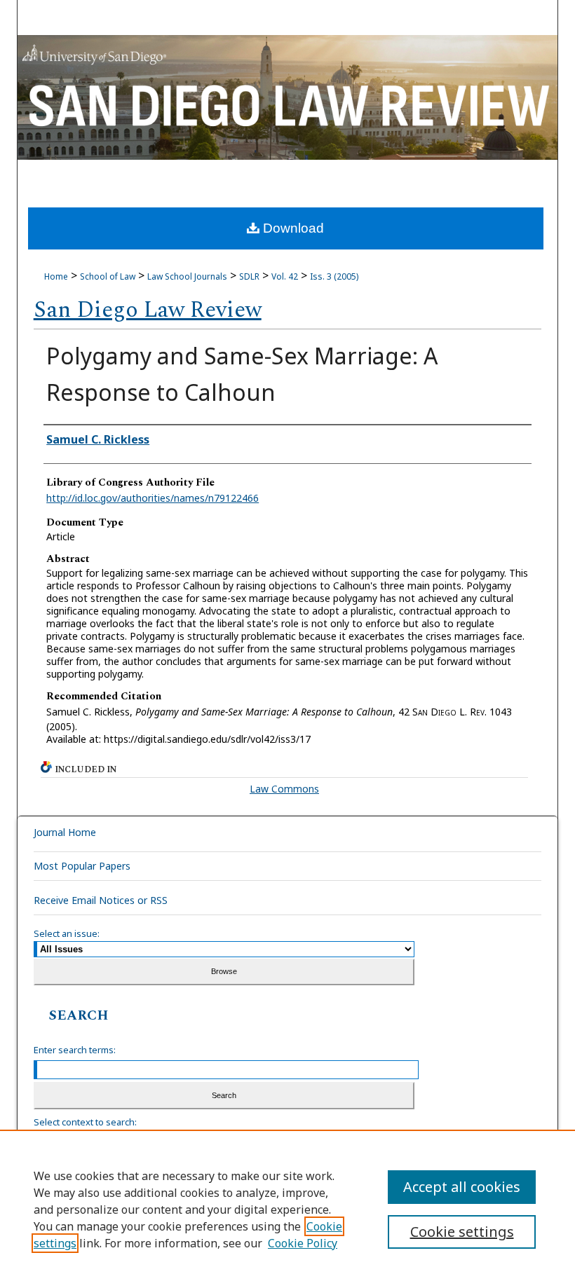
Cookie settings (462, 1231)
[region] (287, 1209)
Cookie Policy (302, 1243)
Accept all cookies (461, 1186)
